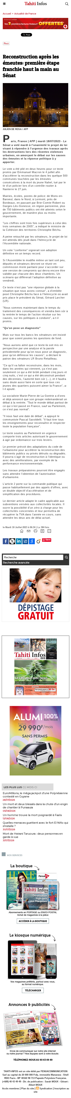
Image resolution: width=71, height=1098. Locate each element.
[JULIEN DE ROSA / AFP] (35, 84)
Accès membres (10, 1088)
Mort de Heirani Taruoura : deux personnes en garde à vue (33, 835)
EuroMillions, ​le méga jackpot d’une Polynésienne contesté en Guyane (35, 794)
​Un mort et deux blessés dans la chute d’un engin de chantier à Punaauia (35, 805)
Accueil (7, 13)
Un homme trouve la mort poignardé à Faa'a (32, 815)
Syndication (45, 1088)
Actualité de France (25, 13)
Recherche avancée (16, 562)
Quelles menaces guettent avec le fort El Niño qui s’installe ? (35, 824)
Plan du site (27, 1088)
